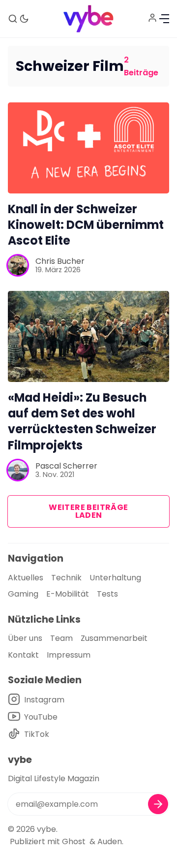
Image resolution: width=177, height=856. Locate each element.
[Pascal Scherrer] (18, 470)
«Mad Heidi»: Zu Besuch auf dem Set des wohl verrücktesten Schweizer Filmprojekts (82, 421)
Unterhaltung (115, 577)
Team (61, 638)
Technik (66, 577)
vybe (46, 829)
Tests (107, 594)
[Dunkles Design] (24, 19)
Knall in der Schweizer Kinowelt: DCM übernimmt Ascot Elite (86, 225)
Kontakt (23, 655)
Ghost (74, 841)
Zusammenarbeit (114, 638)
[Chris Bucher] (18, 265)
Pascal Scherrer (66, 466)
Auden (109, 841)
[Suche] (13, 19)
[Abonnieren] (158, 804)
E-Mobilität (67, 594)
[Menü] (164, 19)
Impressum (68, 655)
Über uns (25, 638)
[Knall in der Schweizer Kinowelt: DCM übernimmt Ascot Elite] (88, 147)
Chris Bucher (60, 261)
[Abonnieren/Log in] (152, 18)
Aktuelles (25, 577)
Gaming (23, 594)
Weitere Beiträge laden (88, 511)
